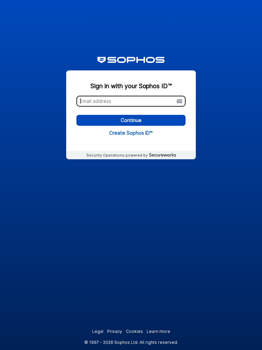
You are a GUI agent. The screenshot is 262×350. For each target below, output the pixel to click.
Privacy (114, 331)
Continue (131, 120)
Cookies (134, 331)
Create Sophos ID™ (131, 133)
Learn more (158, 331)
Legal (97, 331)
